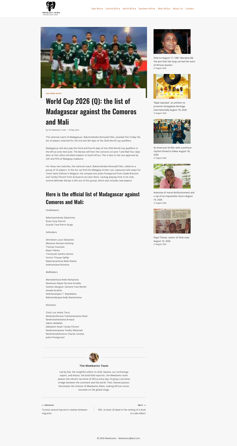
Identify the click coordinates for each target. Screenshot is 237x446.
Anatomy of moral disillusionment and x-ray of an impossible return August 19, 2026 (174, 196)
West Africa (164, 8)
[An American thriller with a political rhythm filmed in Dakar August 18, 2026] (174, 131)
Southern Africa (146, 8)
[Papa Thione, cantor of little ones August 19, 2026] (174, 221)
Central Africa (112, 8)
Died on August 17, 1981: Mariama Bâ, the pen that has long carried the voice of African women (174, 61)
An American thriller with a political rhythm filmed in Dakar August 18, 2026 (172, 151)
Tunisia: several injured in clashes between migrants (64, 409)
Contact (189, 8)
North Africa (129, 8)
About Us (178, 8)
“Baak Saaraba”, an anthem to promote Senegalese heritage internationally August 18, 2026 (170, 106)
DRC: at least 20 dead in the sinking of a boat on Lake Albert (122, 409)
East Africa (97, 8)
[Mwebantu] (51, 8)
